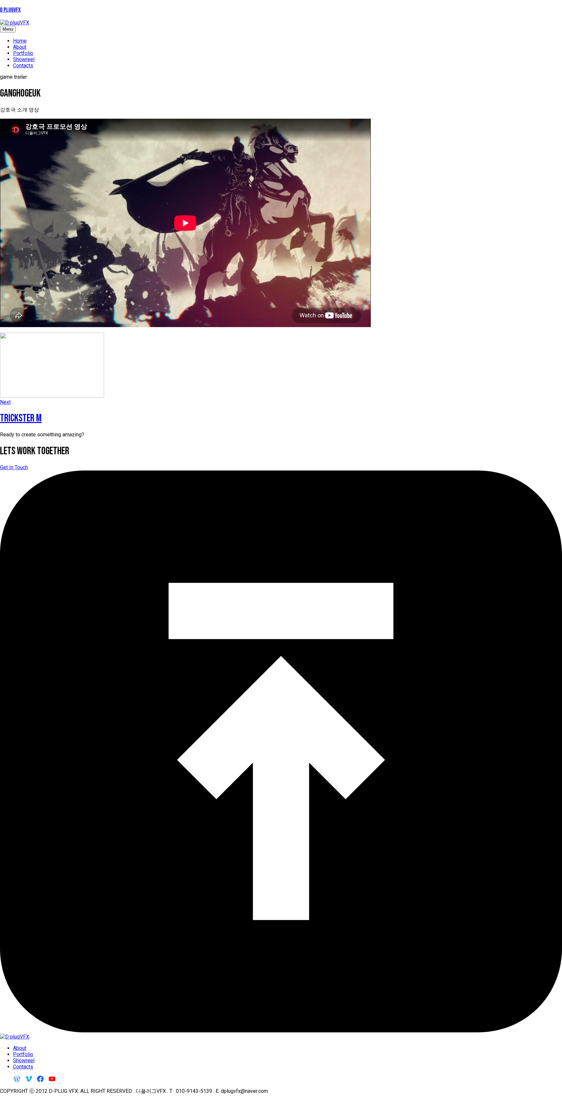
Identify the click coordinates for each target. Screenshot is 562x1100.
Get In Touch (14, 467)
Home (20, 41)
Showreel (23, 59)
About (19, 47)
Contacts (23, 65)
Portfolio (23, 53)
